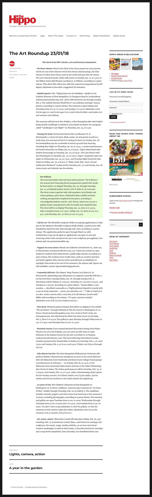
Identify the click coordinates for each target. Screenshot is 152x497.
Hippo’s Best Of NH (125, 81)
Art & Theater (14, 74)
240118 (11, 78)
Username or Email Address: (119, 101)
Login (42, 36)
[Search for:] (124, 225)
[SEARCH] (141, 225)
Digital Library (119, 36)
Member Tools (114, 208)
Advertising (85, 36)
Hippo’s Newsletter (101, 36)
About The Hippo (55, 36)
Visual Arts (23, 74)
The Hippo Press (15, 68)
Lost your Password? (118, 122)
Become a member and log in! (121, 212)
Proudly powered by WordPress (36, 487)
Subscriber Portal (125, 201)
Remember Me (117, 114)
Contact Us (71, 36)
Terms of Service (17, 487)
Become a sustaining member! (23, 36)
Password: (113, 108)
